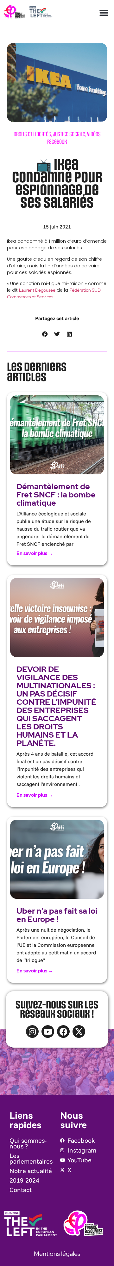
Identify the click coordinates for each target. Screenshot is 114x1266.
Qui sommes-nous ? (28, 1143)
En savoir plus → (34, 553)
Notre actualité (31, 1171)
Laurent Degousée (37, 290)
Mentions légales (57, 1254)
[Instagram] (32, 1031)
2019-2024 (24, 1180)
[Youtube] (47, 1031)
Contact (21, 1190)
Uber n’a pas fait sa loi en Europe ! (56, 915)
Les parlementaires (31, 1158)
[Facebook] (63, 1031)
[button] (104, 13)
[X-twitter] (79, 1031)
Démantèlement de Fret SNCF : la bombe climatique (56, 494)
